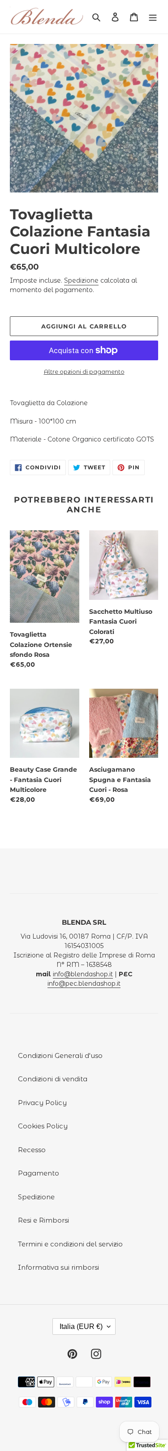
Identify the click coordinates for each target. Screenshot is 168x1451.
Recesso (32, 1149)
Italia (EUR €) (81, 1326)
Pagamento (38, 1173)
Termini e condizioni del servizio (70, 1244)
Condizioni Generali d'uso (60, 1055)
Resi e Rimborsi (43, 1220)
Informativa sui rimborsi (58, 1267)
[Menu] (152, 16)
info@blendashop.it (83, 974)
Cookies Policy (43, 1126)
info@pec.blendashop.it (84, 983)
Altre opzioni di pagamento (84, 371)
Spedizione (81, 280)
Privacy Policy (42, 1102)
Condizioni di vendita (52, 1079)
